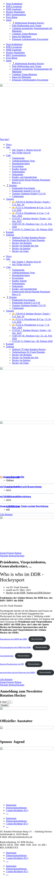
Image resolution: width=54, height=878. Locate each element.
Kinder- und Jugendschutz (24, 177)
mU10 (8, 500)
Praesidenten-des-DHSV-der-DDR (13, 639)
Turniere (10, 199)
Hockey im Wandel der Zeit (25, 245)
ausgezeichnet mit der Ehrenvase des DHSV (17, 672)
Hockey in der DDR (15, 592)
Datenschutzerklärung (16, 807)
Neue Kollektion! (14, 3)
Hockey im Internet (21, 248)
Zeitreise (10, 235)
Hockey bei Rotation (22, 243)
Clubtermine (18, 196)
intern (8, 20)
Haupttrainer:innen (21, 163)
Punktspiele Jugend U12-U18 (26, 191)
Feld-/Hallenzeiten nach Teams (26, 25)
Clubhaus (10, 480)
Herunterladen (37, 639)
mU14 (8, 490)
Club (8, 155)
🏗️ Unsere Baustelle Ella (12, 477)
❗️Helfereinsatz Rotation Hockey (28, 23)
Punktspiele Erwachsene (23, 188)
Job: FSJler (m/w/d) (21, 152)
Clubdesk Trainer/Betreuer (24, 33)
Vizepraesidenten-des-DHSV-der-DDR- (15, 647)
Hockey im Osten (20, 251)
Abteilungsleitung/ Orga (23, 161)
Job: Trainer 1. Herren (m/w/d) (26, 150)
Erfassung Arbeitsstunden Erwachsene (30, 39)
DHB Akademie (13, 9)
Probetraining (18, 171)
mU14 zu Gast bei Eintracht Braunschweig (21, 487)
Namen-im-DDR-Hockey (39, 592)
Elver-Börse (11, 17)
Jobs (8, 147)
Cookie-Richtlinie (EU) (17, 810)
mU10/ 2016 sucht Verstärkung (15, 496)
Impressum (11, 805)
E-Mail (3, 702)
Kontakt (10, 232)
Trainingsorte (18, 158)
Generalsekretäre (7, 656)
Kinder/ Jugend (19, 169)
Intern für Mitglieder (21, 36)
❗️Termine (11, 185)
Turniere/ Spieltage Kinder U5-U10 (29, 193)
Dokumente (17, 174)
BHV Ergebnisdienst (16, 14)
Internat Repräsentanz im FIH (12, 664)
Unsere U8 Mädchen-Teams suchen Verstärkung (24, 506)
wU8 (8, 509)
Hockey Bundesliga (15, 12)
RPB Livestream (14, 6)
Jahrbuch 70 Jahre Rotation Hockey (29, 237)
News (9, 144)
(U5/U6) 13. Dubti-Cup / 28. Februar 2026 (32, 229)
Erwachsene (18, 166)
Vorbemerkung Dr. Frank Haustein (28, 240)
